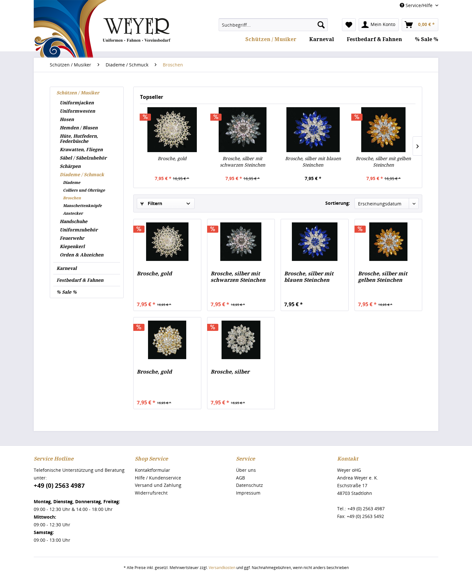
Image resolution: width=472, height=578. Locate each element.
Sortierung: (337, 203)
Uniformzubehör (79, 229)
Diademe (71, 182)
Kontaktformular (152, 470)
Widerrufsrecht (151, 493)
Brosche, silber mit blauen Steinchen (313, 162)
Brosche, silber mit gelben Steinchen (383, 162)
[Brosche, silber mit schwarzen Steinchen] (243, 129)
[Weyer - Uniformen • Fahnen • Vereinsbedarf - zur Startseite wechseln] (102, 49)
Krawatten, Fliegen (81, 149)
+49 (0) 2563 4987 (59, 485)
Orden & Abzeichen (81, 254)
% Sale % (67, 292)
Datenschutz (249, 485)
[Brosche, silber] (241, 340)
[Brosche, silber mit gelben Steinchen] (384, 129)
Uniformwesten (77, 111)
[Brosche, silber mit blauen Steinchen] (313, 129)
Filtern (154, 203)
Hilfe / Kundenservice (158, 478)
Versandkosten (222, 567)
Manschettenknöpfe (82, 205)
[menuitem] (273, 24)
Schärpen (70, 166)
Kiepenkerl (72, 246)
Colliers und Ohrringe (84, 190)
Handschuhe (73, 221)
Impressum (248, 493)
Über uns (246, 470)
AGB (240, 478)
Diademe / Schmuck (82, 174)
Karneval (67, 268)
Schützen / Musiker (78, 92)
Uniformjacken (77, 102)
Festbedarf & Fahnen (80, 280)
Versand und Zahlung (158, 485)
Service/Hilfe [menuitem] (419, 5)
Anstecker (73, 213)
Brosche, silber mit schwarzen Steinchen (242, 162)
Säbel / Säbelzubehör (83, 157)
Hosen (67, 119)
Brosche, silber (230, 372)
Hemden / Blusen (79, 127)
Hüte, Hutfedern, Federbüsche (79, 139)
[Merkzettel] (349, 24)
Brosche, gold (172, 158)
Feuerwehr (72, 238)
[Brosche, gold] (172, 129)
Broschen (72, 198)
